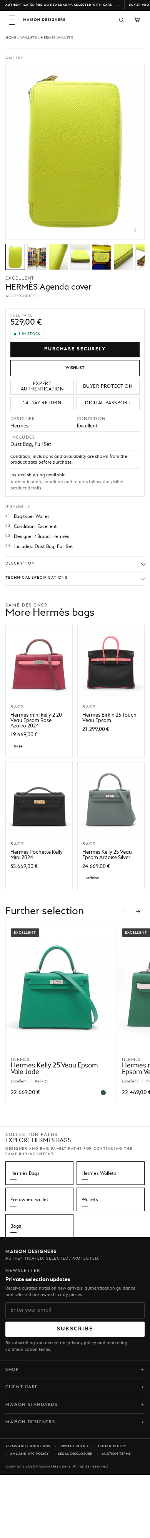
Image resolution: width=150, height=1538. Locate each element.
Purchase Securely (75, 349)
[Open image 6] (123, 257)
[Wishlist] (75, 368)
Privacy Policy (74, 1446)
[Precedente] (125, 912)
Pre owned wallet (29, 1200)
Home (11, 38)
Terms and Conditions (27, 1446)
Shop (12, 1369)
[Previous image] (125, 230)
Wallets (28, 38)
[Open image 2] (37, 257)
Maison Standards (31, 1404)
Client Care (21, 1387)
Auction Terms (116, 1454)
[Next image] (135, 230)
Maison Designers (30, 1422)
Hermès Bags (24, 1173)
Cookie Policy (112, 1446)
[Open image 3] (58, 257)
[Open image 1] (15, 257)
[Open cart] (137, 19)
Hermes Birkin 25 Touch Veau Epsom (109, 718)
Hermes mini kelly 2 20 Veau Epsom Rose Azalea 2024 (36, 721)
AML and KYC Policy (29, 1454)
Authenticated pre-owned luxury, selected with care (58, 5)
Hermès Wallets (57, 38)
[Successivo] (138, 912)
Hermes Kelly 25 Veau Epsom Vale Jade (54, 1069)
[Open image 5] (102, 257)
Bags (15, 1226)
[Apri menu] (11, 19)
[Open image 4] (80, 257)
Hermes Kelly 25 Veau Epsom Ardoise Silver (107, 855)
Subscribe (75, 1329)
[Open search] (121, 19)
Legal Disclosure (75, 1454)
